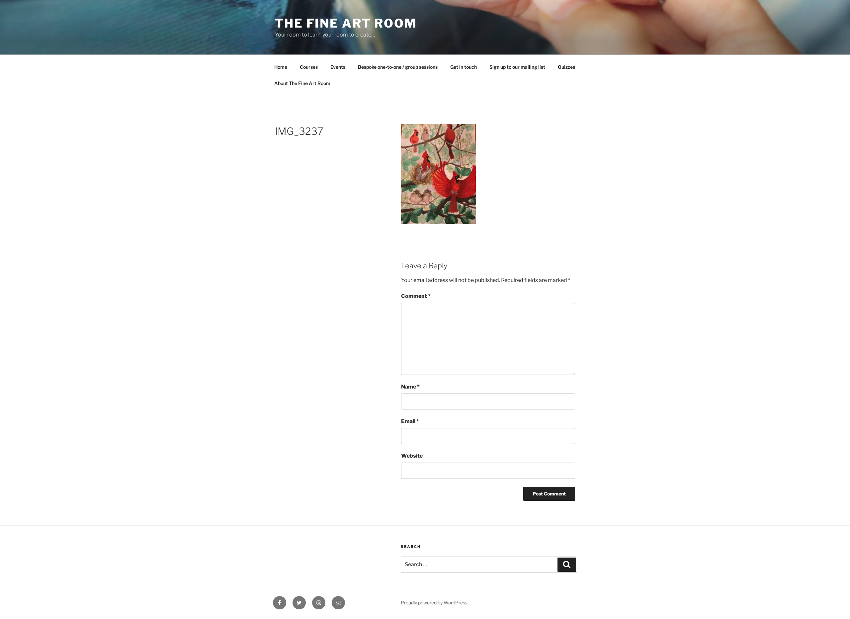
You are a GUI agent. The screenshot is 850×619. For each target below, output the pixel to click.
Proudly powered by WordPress (434, 602)
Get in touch (463, 67)
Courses (309, 67)
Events (337, 67)
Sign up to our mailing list (517, 67)
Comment (416, 296)
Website (412, 456)
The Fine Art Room (346, 23)
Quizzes (566, 67)
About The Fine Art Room (302, 83)
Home (280, 67)
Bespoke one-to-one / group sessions (398, 67)
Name (410, 387)
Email (410, 421)
